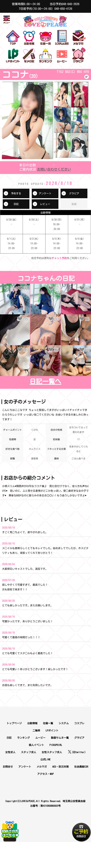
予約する (16, 193)
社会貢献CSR (81, 766)
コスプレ (79, 723)
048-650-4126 (63, 8)
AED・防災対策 (60, 766)
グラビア (74, 193)
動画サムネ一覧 (60, 737)
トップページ (14, 723)
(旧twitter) (79, 752)
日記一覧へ (45, 381)
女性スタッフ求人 (52, 752)
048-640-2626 (70, 4)
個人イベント (36, 745)
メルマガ (42, 766)
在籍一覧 (48, 723)
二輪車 (36, 730)
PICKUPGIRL (56, 745)
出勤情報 (32, 723)
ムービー (40, 737)
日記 (16, 204)
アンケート (45, 193)
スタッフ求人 (28, 752)
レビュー (45, 204)
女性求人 (10, 752)
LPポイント (52, 730)
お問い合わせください (54, 169)
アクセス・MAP (45, 773)
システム (64, 723)
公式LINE (45, 759)
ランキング (23, 737)
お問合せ (8, 766)
